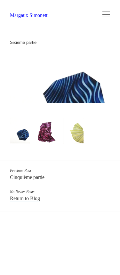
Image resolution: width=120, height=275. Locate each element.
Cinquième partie (27, 177)
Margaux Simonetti (29, 15)
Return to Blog (25, 198)
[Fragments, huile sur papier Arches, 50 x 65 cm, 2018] (20, 130)
